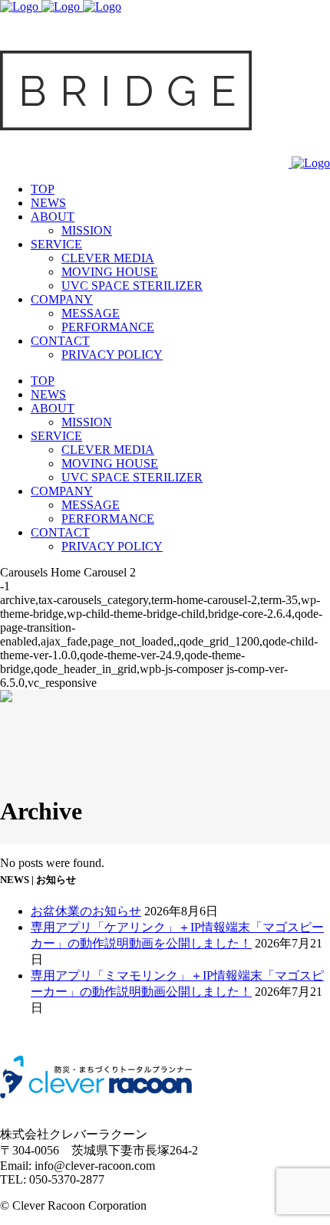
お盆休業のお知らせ (86, 911)
